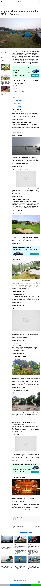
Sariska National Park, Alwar (18, 91)
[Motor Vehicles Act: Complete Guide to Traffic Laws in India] (7, 559)
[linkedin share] (3, 52)
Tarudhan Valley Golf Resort (18, 92)
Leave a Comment (26, 532)
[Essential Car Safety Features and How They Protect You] (34, 559)
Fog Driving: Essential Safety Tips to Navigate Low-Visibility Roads (6, 547)
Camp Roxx (15, 94)
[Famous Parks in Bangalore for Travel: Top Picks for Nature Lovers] (5, 67)
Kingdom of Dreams (17, 106)
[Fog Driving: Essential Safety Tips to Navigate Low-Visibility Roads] (7, 539)
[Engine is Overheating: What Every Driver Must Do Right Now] (20, 539)
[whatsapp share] (5, 52)
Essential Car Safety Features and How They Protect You (33, 567)
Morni (14, 97)
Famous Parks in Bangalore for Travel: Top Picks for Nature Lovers (5, 71)
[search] (39, 1)
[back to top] (39, 582)
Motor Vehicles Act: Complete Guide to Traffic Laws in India (6, 567)
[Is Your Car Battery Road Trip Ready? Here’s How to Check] (34, 539)
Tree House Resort (16, 95)
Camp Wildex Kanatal (17, 100)
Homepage (2, 6)
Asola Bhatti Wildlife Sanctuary (19, 86)
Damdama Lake (16, 88)
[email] (5, 585)
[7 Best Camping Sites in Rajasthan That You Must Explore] (5, 89)
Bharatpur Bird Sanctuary (18, 102)
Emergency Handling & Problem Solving (20, 544)
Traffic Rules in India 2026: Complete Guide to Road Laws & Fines (20, 567)
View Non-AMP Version (23, 580)
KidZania (14, 105)
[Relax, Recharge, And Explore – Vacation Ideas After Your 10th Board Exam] (5, 77)
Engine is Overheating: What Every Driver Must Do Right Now (19, 548)
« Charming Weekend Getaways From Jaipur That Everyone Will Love (18, 526)
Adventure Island (16, 103)
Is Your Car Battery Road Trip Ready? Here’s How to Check (34, 548)
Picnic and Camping (8, 6)
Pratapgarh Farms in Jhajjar (18, 89)
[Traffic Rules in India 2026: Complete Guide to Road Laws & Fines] (20, 559)
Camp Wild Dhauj (16, 85)
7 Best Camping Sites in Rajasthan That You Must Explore (5, 93)
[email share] (1, 52)
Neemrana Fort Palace (17, 98)
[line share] (7, 52)
